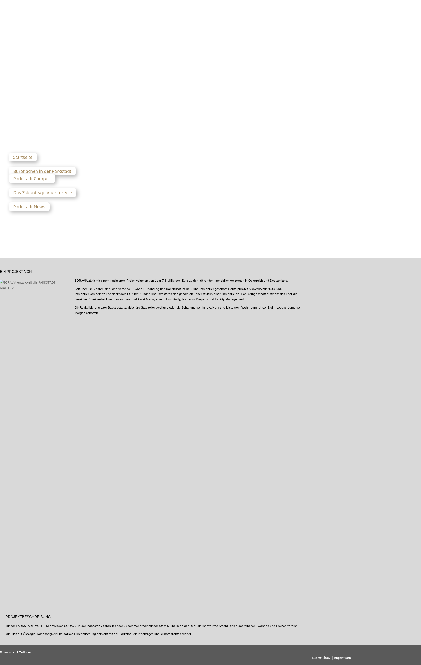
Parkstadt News (29, 207)
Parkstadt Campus (32, 179)
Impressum (342, 658)
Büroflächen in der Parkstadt (42, 171)
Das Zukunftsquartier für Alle (42, 193)
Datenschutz (321, 658)
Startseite (22, 157)
